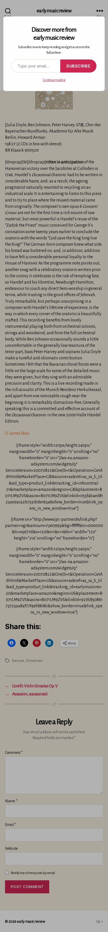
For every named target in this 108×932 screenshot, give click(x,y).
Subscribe (78, 66)
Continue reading (54, 80)
